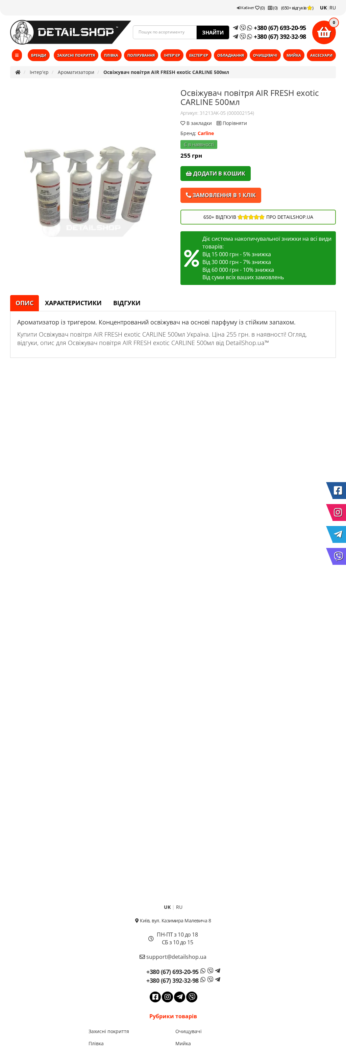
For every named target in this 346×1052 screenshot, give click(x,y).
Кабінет (247, 7)
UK (323, 7)
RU (332, 7)
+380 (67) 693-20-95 (279, 28)
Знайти (213, 32)
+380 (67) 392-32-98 (279, 36)
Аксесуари (321, 55)
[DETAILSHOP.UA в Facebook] (339, 490)
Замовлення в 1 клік (223, 195)
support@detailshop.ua (175, 957)
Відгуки (127, 303)
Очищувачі (265, 55)
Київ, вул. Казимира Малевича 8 (175, 920)
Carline (206, 133)
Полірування (141, 55)
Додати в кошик (218, 173)
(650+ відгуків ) (297, 8)
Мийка (294, 55)
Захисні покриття (76, 55)
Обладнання (230, 55)
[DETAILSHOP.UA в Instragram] (339, 512)
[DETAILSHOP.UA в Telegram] (339, 534)
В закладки (199, 123)
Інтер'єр (172, 55)
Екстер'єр (198, 55)
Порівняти (234, 123)
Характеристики (73, 303)
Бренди (38, 55)
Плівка (111, 55)
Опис (24, 303)
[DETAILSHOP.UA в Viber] (339, 556)
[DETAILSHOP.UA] (70, 32)
